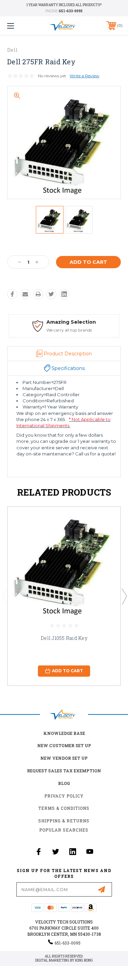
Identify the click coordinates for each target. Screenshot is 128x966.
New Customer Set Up (64, 745)
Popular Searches (63, 830)
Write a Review (84, 75)
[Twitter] (51, 294)
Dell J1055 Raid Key (64, 638)
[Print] (38, 294)
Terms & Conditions (63, 808)
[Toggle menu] (18, 25)
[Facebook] (12, 294)
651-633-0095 (71, 11)
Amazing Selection (71, 322)
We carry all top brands (69, 330)
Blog (64, 783)
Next (123, 596)
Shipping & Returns (63, 820)
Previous (4, 596)
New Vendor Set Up (64, 758)
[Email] (25, 294)
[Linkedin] (64, 294)
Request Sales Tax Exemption (64, 770)
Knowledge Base (64, 733)
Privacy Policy (64, 796)
